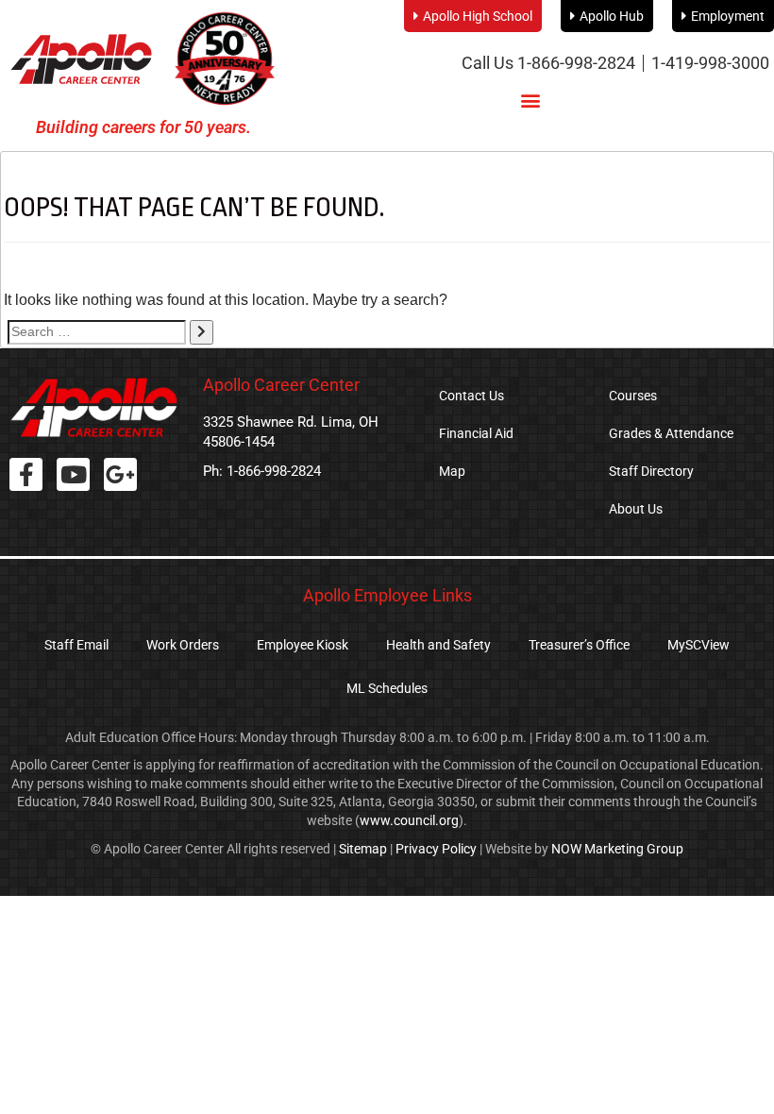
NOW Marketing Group (617, 848)
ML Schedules (387, 688)
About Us (636, 508)
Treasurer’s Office (579, 644)
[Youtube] (73, 474)
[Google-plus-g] (120, 474)
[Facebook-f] (25, 474)
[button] (530, 99)
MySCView (698, 644)
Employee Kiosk (302, 644)
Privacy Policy (436, 848)
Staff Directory (651, 471)
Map (452, 471)
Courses (633, 395)
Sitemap (363, 848)
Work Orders (182, 644)
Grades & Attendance (671, 433)
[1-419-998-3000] (710, 63)
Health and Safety (438, 644)
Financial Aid (476, 433)
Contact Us (471, 395)
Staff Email (76, 644)
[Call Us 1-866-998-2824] (548, 63)
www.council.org (409, 820)
